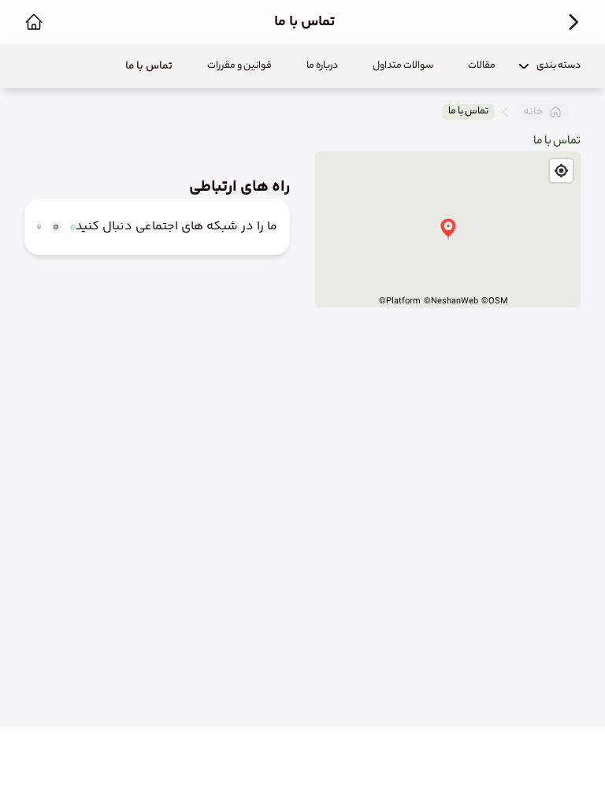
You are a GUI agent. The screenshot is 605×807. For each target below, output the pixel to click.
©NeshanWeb (451, 301)
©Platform (400, 301)
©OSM (494, 301)
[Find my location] (561, 170)
